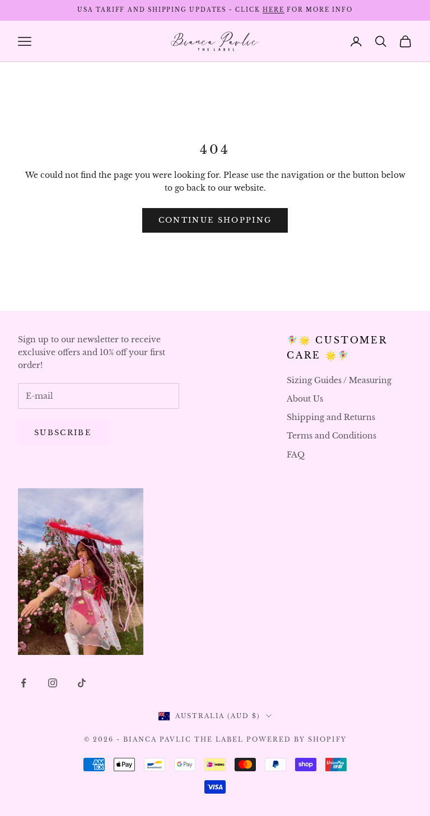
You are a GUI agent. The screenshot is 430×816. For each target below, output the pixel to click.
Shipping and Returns (331, 417)
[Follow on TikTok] (81, 682)
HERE (273, 9)
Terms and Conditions (331, 436)
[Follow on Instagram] (52, 682)
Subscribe (62, 432)
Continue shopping (215, 220)
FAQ (296, 455)
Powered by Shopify (296, 739)
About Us (305, 399)
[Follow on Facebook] (23, 682)
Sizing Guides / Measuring (339, 380)
